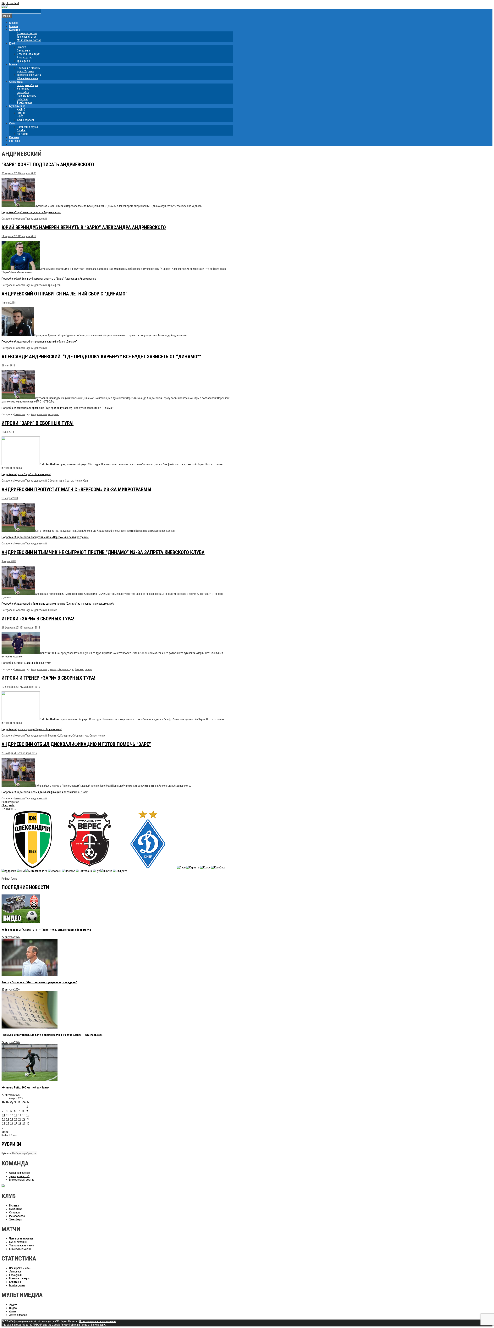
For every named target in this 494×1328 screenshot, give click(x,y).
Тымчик (52, 610)
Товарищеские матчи (29, 74)
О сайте (21, 130)
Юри (85, 480)
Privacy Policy (68, 1324)
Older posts (8, 805)
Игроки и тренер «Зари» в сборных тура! (48, 678)
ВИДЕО (21, 113)
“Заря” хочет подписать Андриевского (48, 164)
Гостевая (14, 141)
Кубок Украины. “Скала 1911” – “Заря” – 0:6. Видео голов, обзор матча (46, 929)
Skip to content (10, 3)
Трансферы (23, 60)
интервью (53, 414)
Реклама (14, 137)
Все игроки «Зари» (27, 85)
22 (23, 1119)
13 (15, 1115)
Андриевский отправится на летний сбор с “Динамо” (64, 294)
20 (15, 1119)
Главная (13, 22)
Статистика (16, 82)
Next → (11, 809)
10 (3, 1115)
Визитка (21, 47)
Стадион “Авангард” (28, 54)
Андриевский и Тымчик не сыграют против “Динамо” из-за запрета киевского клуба (103, 552)
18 (7, 1119)
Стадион (14, 1212)
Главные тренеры (26, 95)
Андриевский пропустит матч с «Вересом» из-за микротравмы (76, 489)
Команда (14, 29)
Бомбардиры (24, 102)
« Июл (5, 1132)
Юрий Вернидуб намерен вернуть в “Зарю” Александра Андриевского (84, 227)
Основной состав (27, 33)
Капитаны (22, 99)
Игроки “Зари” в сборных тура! (38, 423)
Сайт (12, 123)
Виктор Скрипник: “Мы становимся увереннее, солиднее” (39, 982)
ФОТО (20, 116)
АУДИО (21, 109)
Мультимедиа (17, 106)
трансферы (54, 285)
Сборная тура (56, 480)
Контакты (22, 133)
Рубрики (6, 1153)
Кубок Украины (25, 71)
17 (3, 1119)
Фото (12, 1311)
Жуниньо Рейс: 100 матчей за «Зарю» (25, 1087)
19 (11, 1119)
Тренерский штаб (26, 36)
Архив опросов (26, 119)
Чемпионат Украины (28, 67)
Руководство (24, 57)
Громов (52, 669)
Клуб (12, 43)
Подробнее (31, 212)
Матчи (13, 64)
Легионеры (23, 88)
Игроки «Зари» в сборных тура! (38, 619)
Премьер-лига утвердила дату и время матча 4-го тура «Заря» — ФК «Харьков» (52, 1035)
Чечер (78, 480)
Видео (13, 1308)
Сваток (69, 480)
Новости (19, 218)
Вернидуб (53, 735)
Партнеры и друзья (27, 126)
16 (27, 1115)
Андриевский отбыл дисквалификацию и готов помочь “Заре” (76, 744)
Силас (93, 735)
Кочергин (65, 735)
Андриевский (39, 218)
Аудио (13, 1304)
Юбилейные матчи (27, 78)
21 (19, 1119)
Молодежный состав (29, 40)
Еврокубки (23, 92)
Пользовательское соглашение (97, 1321)
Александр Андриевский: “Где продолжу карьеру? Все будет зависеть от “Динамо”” (101, 356)
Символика (23, 50)
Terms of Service (89, 1324)
